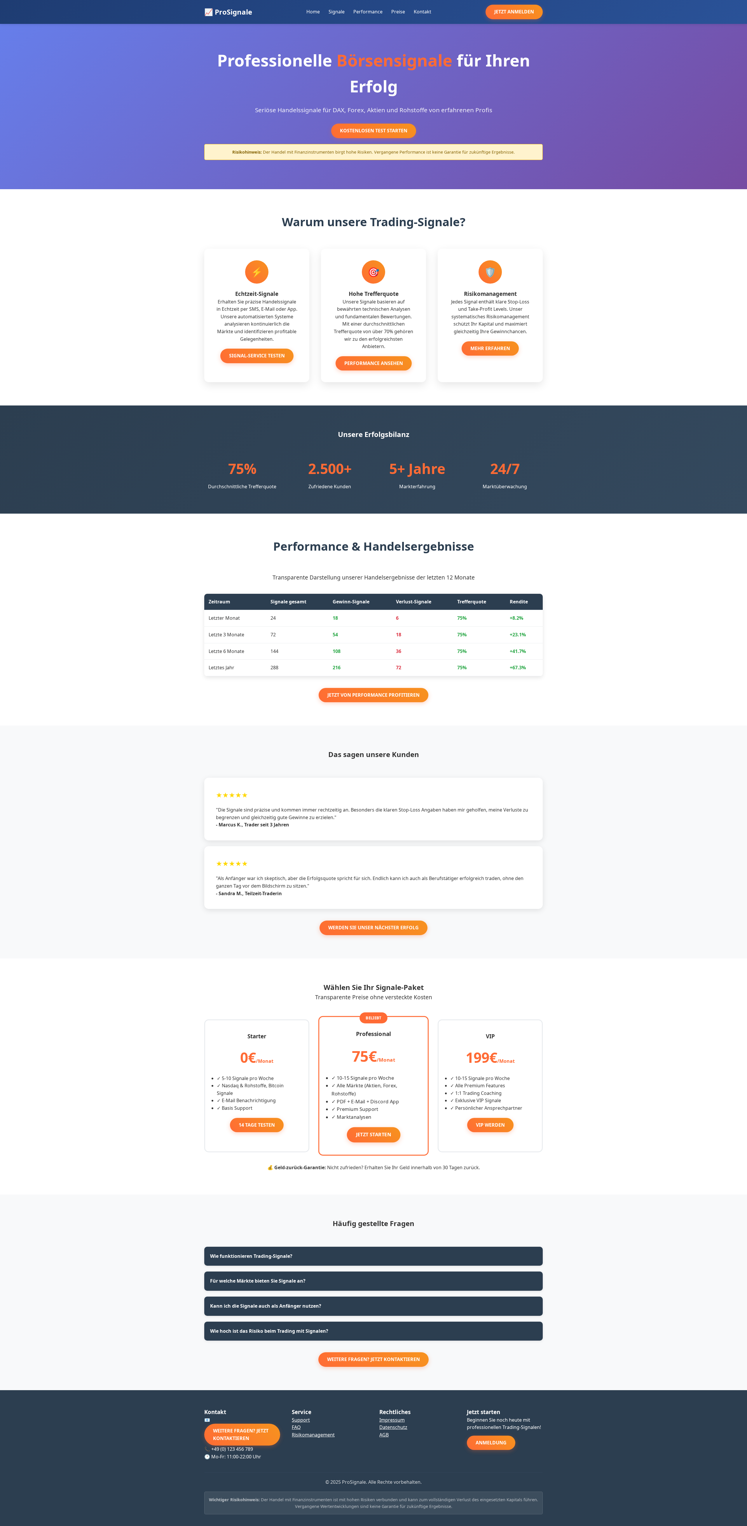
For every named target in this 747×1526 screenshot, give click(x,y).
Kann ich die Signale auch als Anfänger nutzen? (265, 1306)
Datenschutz (393, 1427)
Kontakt (422, 11)
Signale (337, 11)
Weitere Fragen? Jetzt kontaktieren (373, 1359)
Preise (398, 11)
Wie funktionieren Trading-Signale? (251, 1256)
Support (301, 1420)
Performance (368, 11)
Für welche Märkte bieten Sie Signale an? (258, 1281)
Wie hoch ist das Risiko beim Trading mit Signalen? (269, 1331)
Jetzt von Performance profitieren (373, 695)
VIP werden (490, 1125)
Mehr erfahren (490, 348)
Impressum (392, 1420)
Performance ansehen (373, 363)
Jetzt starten (373, 1134)
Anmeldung (491, 1442)
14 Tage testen (257, 1125)
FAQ (296, 1427)
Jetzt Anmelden (514, 11)
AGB (384, 1435)
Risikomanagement (313, 1435)
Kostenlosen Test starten (373, 130)
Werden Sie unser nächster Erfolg (373, 927)
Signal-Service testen (257, 355)
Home (313, 11)
